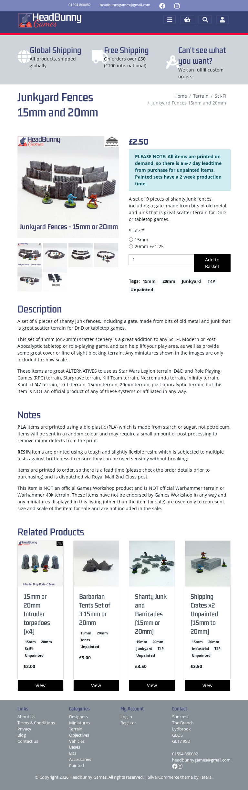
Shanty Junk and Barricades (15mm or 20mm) (151, 613)
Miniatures (79, 723)
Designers (78, 716)
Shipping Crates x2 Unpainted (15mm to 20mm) (204, 613)
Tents (85, 640)
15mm (141, 239)
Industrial (200, 648)
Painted (76, 765)
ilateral (206, 777)
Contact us (27, 741)
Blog (21, 735)
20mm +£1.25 (149, 246)
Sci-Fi (220, 96)
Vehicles (77, 741)
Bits (72, 753)
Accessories (80, 759)
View (41, 685)
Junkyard (191, 281)
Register (128, 723)
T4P (211, 281)
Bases (74, 747)
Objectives (79, 735)
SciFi (29, 648)
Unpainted (141, 289)
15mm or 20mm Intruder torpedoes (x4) (37, 613)
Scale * (136, 230)
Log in (126, 716)
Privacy (24, 729)
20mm (168, 281)
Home (180, 96)
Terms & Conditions (36, 723)
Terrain (201, 96)
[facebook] (162, 5)
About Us (26, 716)
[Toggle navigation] (169, 20)
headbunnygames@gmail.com (201, 760)
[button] (187, 20)
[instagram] (177, 5)
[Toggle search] (205, 20)
